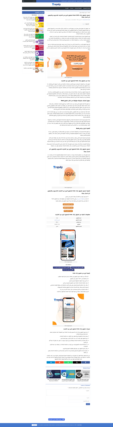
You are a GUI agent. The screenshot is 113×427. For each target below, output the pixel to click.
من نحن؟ (71, 8)
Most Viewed (40, 15)
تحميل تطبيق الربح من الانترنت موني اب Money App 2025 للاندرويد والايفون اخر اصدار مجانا (29, 64)
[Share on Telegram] (51, 362)
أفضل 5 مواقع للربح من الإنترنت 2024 (29, 68)
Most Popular (34, 15)
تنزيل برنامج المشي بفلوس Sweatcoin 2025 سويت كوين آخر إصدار (29, 41)
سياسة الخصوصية (86, 8)
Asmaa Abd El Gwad (86, 19)
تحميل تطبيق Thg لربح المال (77, 267)
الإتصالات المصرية (80, 1)
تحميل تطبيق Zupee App (67, 270)
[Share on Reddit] (60, 362)
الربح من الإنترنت (64, 1)
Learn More (79, 425)
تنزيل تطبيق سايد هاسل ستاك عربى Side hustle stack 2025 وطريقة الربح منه (29, 36)
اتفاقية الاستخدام (78, 8)
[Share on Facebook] (86, 362)
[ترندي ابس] (56, 4)
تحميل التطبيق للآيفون (68, 207)
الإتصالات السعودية (87, 1)
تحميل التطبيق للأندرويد (68, 204)
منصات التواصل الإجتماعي (72, 1)
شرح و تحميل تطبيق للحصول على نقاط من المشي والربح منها (29, 52)
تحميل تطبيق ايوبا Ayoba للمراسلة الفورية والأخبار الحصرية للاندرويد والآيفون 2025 (68, 381)
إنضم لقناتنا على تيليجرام (55, 419)
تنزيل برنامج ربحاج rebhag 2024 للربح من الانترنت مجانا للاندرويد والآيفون (29, 47)
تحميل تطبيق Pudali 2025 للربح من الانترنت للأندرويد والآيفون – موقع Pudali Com (29, 30)
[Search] (23, 1)
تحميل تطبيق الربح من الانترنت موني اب (61, 267)
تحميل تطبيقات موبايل (83, 12)
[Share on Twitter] (77, 362)
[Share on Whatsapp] (68, 362)
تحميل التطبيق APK (68, 211)
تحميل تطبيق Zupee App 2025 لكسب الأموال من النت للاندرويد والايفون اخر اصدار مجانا (29, 18)
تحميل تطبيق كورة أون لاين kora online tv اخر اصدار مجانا (54, 380)
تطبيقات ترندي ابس (80, 199)
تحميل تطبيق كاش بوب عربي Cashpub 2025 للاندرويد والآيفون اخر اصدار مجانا (29, 24)
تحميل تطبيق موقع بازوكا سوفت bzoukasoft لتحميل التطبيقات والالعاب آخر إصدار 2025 (83, 381)
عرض (83, 24)
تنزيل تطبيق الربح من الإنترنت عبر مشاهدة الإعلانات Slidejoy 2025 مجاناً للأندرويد (29, 58)
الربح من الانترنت (57, 220)
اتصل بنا (66, 8)
